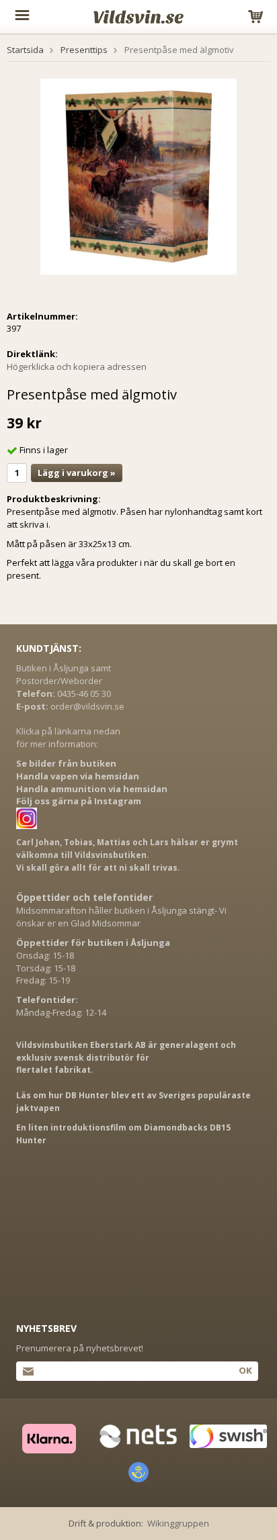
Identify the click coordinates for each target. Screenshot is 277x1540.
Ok (245, 1370)
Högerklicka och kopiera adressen (77, 366)
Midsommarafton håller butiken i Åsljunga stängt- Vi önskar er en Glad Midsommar (121, 916)
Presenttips (84, 50)
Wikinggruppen (178, 1523)
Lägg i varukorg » (77, 473)
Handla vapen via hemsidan (77, 776)
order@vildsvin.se (87, 706)
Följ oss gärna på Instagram (78, 801)
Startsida (25, 50)
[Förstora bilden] (138, 175)
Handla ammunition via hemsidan (91, 789)
